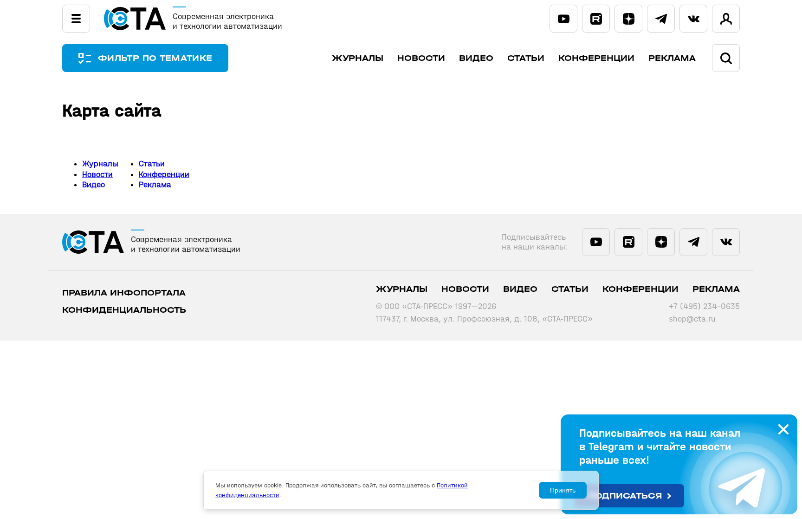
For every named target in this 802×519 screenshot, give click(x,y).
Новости (421, 58)
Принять (563, 490)
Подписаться (625, 496)
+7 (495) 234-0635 (704, 306)
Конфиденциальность (124, 310)
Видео (476, 58)
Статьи (525, 58)
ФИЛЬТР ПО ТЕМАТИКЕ (155, 58)
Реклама (672, 58)
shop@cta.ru (692, 319)
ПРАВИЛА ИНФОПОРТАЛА (124, 293)
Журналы (357, 58)
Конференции (596, 58)
